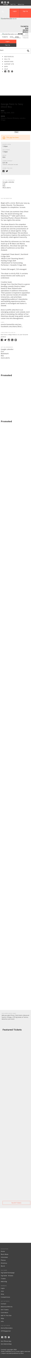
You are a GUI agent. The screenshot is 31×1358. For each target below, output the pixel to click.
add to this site (6, 1315)
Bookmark (5, 353)
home (3, 1251)
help (2, 1294)
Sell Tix (13, 4)
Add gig (5, 4)
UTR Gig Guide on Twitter (20, 1017)
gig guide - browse (7, 1275)
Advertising (8, 61)
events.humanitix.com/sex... (11, 324)
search (4, 13)
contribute (4, 1312)
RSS (4, 186)
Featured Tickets (12, 1029)
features (17, 38)
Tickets (24, 26)
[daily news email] (16, 340)
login (3, 1288)
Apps (6, 66)
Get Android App (6, 1344)
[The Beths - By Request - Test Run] (15, 1059)
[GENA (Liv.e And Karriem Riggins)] (15, 1142)
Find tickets (19, 1015)
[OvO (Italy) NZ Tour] (15, 1086)
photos (3, 1260)
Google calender (8, 182)
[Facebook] (2, 340)
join (2, 1291)
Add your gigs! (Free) (8, 1015)
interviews (4, 1257)
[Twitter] (5, 340)
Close (16, 132)
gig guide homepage (8, 1273)
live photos (25, 35)
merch (3, 1266)
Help (14, 6)
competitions (5, 1297)
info (2, 1321)
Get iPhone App (6, 1341)
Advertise (21, 4)
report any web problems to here (13, 1353)
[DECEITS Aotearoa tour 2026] (15, 1197)
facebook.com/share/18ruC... (12, 326)
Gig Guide (25, 29)
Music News (23, 33)
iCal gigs (9, 1017)
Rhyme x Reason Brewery (10, 118)
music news (4, 1254)
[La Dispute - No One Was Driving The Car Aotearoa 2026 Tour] (15, 1114)
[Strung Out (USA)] (15, 1169)
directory (4, 1263)
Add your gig (9, 56)
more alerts (5, 358)
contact (3, 1304)
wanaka (22, 118)
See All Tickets (16, 1203)
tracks (25, 38)
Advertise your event (8, 1019)
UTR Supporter (6, 1331)
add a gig (4, 1281)
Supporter (6, 6)
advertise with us (6, 1306)
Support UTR (9, 64)
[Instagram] (9, 340)
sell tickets (5, 1309)
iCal (4, 184)
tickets (3, 1278)
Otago (3, 120)
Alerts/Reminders (7, 1328)
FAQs (2, 1318)
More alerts (7, 188)
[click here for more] (15, 82)
